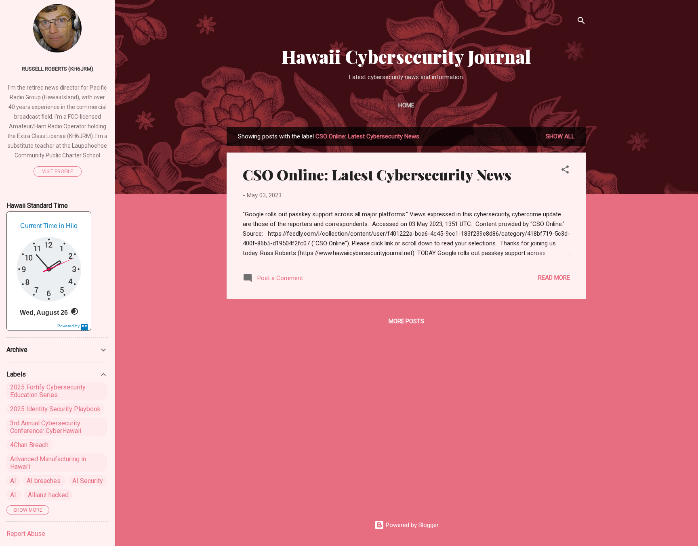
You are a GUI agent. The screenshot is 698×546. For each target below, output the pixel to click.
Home (406, 105)
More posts (406, 321)
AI (13, 481)
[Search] (581, 22)
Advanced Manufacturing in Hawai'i (48, 463)
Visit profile (57, 171)
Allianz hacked (48, 495)
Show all (560, 136)
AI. (13, 495)
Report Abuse (25, 534)
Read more (554, 277)
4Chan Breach (29, 445)
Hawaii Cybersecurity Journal (406, 56)
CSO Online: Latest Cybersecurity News (377, 174)
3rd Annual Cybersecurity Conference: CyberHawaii (45, 427)
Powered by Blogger (411, 525)
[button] (565, 171)
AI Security (87, 481)
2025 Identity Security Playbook (55, 409)
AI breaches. (44, 481)
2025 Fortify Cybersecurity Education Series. (48, 391)
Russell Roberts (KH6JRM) (57, 68)
